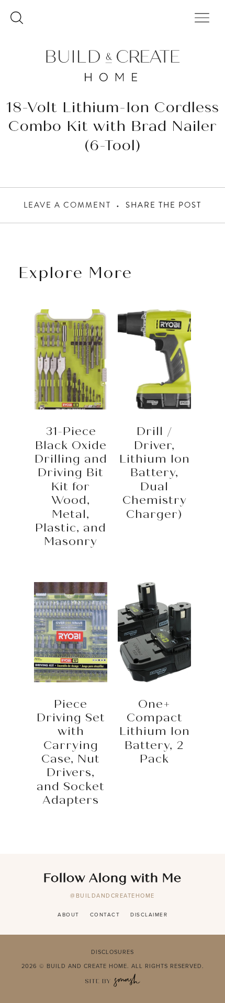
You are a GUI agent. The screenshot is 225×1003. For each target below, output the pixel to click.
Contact (105, 915)
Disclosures (112, 952)
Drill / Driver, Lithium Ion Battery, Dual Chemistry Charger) (154, 473)
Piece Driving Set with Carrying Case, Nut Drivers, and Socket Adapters (71, 753)
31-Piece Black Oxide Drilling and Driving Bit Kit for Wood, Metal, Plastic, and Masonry (71, 487)
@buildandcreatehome (112, 895)
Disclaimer (148, 915)
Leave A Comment (67, 205)
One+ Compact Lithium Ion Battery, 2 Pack (154, 732)
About (69, 915)
